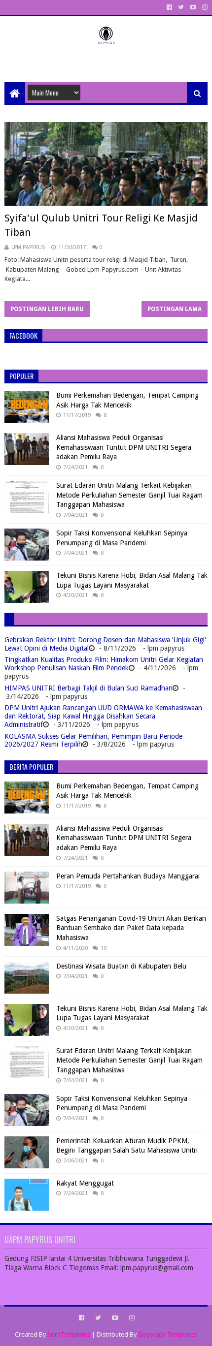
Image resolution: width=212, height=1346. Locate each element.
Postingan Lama (174, 309)
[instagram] (204, 7)
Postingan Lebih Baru (47, 309)
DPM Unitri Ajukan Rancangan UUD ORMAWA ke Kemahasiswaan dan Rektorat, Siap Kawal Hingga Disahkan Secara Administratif (103, 716)
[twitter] (181, 7)
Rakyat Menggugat (85, 1183)
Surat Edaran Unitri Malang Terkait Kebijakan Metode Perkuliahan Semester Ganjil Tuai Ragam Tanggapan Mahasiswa (129, 494)
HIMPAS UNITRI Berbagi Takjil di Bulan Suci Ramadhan (88, 688)
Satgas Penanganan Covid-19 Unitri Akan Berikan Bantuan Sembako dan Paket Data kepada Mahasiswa (131, 927)
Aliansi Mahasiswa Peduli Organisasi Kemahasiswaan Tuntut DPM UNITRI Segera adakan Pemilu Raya (123, 447)
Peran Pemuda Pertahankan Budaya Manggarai (128, 876)
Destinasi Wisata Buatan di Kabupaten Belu (121, 966)
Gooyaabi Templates (167, 1334)
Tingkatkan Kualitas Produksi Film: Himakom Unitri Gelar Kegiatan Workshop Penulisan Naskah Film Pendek (103, 664)
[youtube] (193, 7)
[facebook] (169, 7)
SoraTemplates (68, 1334)
